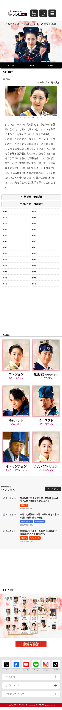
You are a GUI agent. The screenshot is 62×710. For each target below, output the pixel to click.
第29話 (5, 235)
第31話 (5, 241)
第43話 (5, 278)
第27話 (5, 229)
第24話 (34, 217)
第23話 (5, 217)
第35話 (5, 253)
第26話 (34, 223)
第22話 (34, 211)
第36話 (34, 253)
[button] (20, 117)
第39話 (5, 265)
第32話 (34, 241)
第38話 (34, 259)
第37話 (5, 259)
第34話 (34, 247)
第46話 (34, 284)
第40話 (34, 265)
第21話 (5, 211)
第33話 (5, 247)
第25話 (5, 223)
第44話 (34, 278)
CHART (50, 65)
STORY (12, 65)
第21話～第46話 (33, 203)
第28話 (34, 229)
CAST (31, 65)
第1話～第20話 (33, 196)
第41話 (5, 271)
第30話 (34, 235)
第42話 (34, 271)
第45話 (5, 284)
